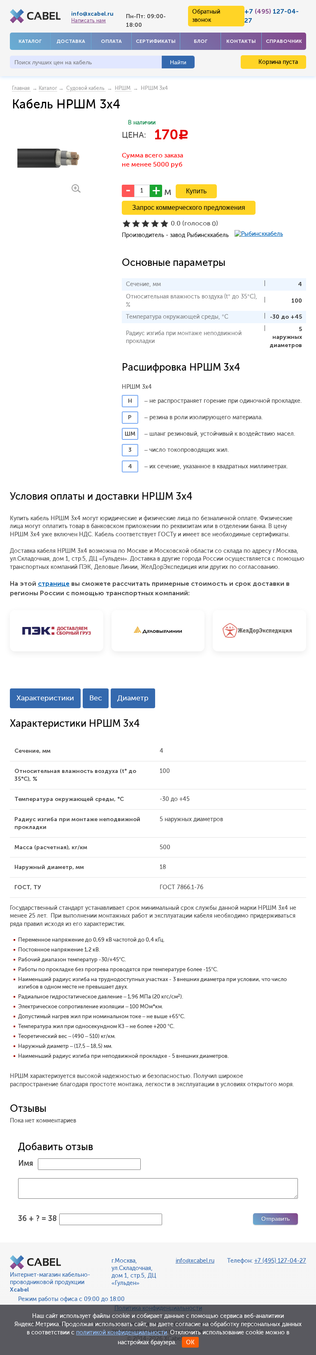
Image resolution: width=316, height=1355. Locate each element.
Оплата (111, 41)
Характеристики (45, 697)
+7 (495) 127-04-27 (280, 1260)
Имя (25, 1163)
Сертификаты (156, 41)
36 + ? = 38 (37, 1218)
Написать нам (88, 20)
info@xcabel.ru (92, 13)
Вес (95, 697)
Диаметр (133, 697)
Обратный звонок (206, 15)
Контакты (241, 41)
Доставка (70, 41)
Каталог (30, 41)
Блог (200, 41)
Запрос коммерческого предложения (188, 207)
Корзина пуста (277, 62)
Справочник (284, 41)
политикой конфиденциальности (121, 1332)
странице (54, 583)
